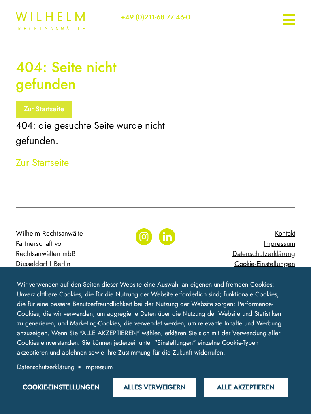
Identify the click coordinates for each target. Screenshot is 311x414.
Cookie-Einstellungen (264, 263)
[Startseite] (46, 21)
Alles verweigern (155, 387)
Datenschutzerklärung (46, 367)
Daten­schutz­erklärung (263, 253)
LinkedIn (167, 236)
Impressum (279, 243)
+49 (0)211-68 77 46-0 (155, 17)
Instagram (144, 236)
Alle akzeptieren (246, 387)
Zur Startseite (44, 109)
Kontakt (285, 233)
